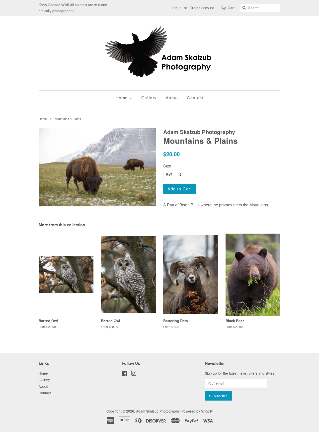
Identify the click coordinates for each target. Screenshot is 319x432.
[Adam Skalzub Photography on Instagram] (133, 374)
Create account (202, 7)
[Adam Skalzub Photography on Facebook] (124, 374)
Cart (231, 7)
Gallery (149, 98)
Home (122, 98)
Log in (176, 7)
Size (167, 166)
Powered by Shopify (197, 411)
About (172, 98)
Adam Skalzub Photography (157, 411)
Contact (195, 98)
